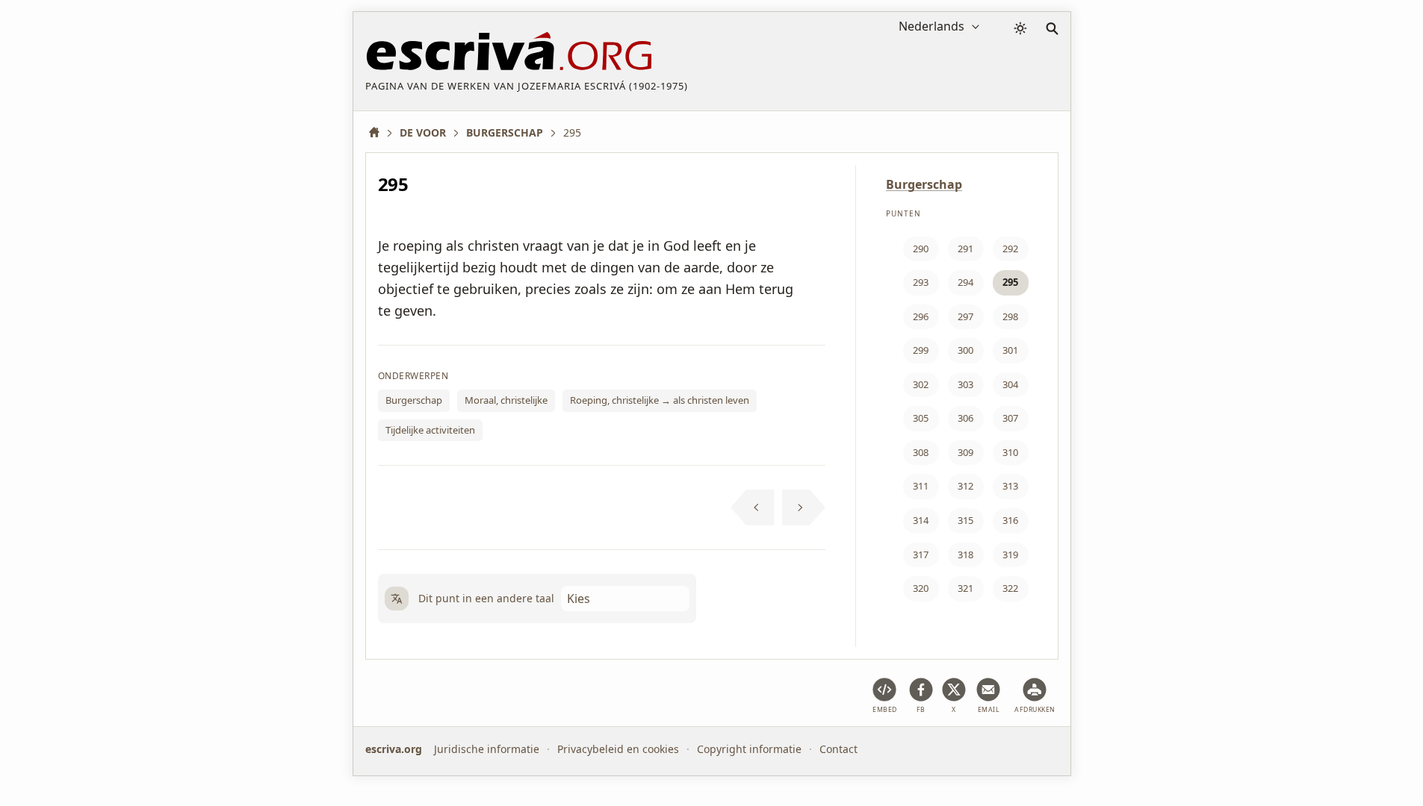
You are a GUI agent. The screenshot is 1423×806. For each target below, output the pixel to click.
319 (1010, 554)
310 (1010, 452)
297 (965, 316)
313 (1010, 486)
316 (1010, 520)
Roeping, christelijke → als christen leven (659, 400)
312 (965, 486)
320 (920, 588)
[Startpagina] (379, 132)
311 (920, 486)
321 (965, 588)
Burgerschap (413, 400)
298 (1010, 316)
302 (920, 384)
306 (965, 418)
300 (965, 350)
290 (920, 248)
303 (965, 384)
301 (1010, 350)
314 (920, 520)
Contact (838, 749)
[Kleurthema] (1020, 28)
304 (1010, 384)
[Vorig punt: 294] (753, 507)
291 (965, 248)
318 (965, 554)
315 (965, 520)
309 (965, 452)
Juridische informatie (486, 749)
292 (1010, 248)
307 (1010, 418)
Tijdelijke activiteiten (430, 430)
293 (920, 282)
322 (1010, 588)
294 (965, 282)
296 (920, 316)
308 (920, 452)
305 (920, 418)
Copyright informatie (749, 749)
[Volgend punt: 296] (804, 507)
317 (920, 554)
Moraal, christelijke (506, 400)
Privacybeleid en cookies (618, 749)
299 (920, 350)
